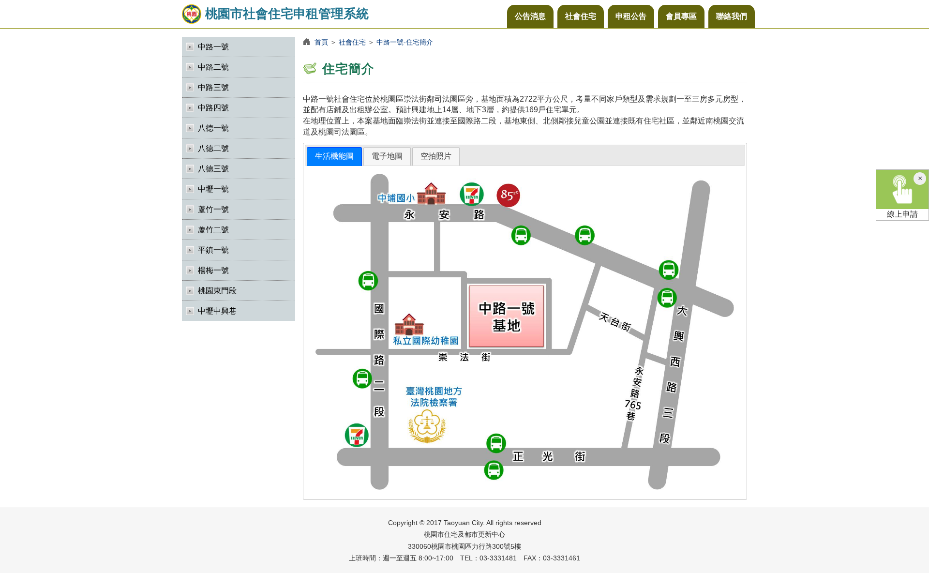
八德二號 (213, 148)
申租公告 (630, 16)
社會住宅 (580, 16)
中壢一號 (213, 189)
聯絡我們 (731, 16)
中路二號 (213, 67)
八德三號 (213, 169)
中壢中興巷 (217, 311)
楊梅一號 (213, 270)
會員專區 (681, 16)
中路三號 (213, 87)
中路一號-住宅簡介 (404, 42)
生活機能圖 (334, 156)
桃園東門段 (217, 290)
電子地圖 (387, 156)
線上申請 (902, 214)
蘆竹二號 (213, 230)
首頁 (321, 42)
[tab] (334, 156)
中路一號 (213, 47)
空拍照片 (435, 156)
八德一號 (213, 128)
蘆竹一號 (213, 209)
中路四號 (213, 108)
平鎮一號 (213, 250)
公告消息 (530, 16)
